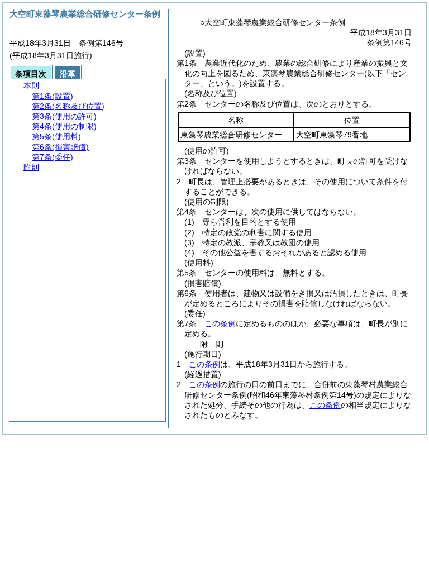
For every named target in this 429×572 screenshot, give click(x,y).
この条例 (220, 323)
